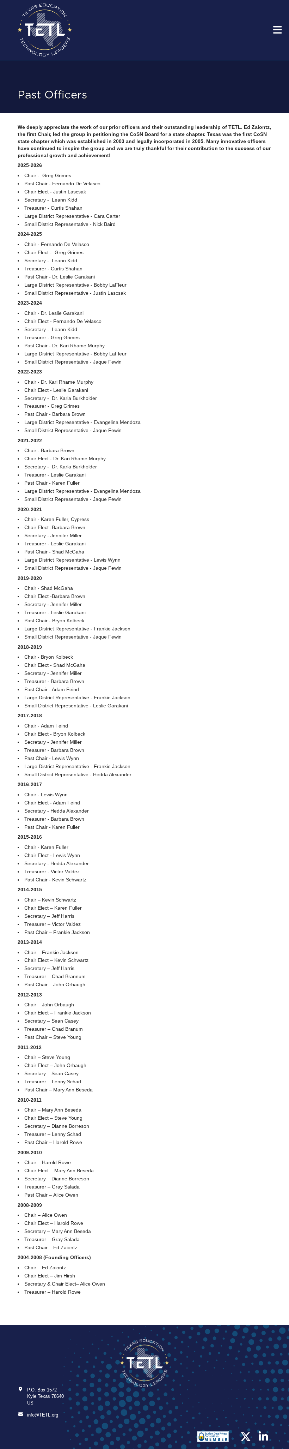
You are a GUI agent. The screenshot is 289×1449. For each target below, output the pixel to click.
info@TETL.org (42, 1415)
